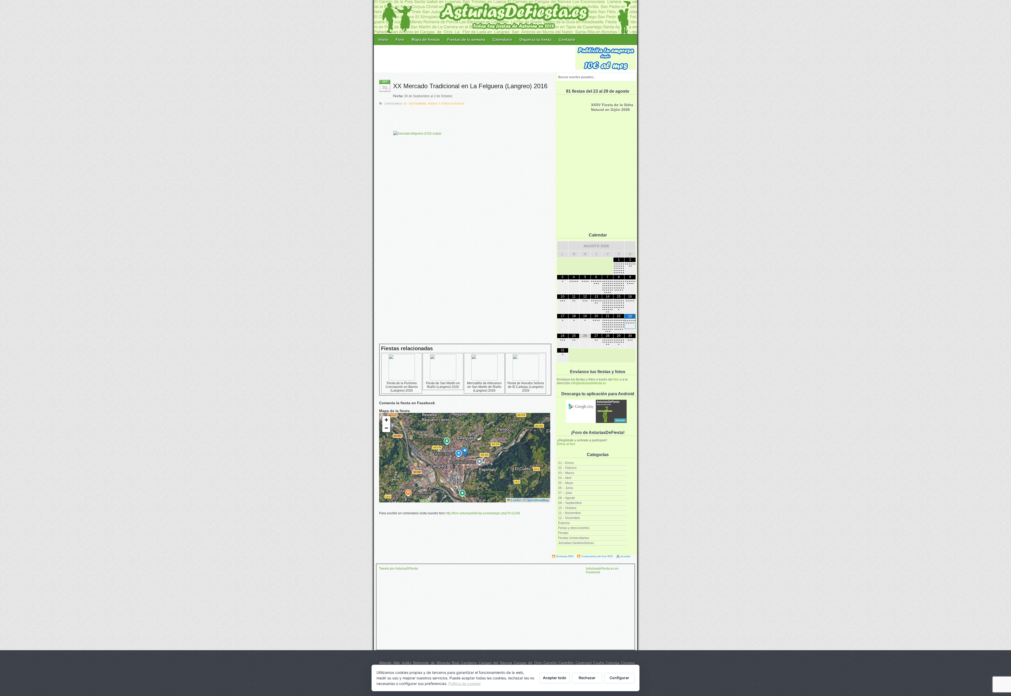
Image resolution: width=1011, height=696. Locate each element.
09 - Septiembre (414, 103)
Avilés (407, 663)
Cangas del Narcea (495, 663)
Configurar (619, 677)
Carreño (550, 663)
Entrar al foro (566, 444)
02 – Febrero (567, 468)
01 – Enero (566, 463)
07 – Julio (565, 493)
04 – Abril (565, 478)
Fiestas (563, 533)
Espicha (564, 523)
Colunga (613, 663)
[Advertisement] (475, 58)
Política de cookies (464, 683)
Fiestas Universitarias (573, 538)
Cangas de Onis (528, 663)
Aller (396, 663)
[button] (465, 452)
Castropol (584, 663)
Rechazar (587, 677)
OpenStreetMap (537, 500)
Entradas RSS (565, 556)
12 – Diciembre (569, 518)
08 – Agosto (566, 498)
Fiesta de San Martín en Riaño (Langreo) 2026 (443, 385)
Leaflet (515, 500)
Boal (455, 663)
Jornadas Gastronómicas (576, 543)
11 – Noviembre (569, 513)
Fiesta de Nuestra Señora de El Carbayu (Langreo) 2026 (525, 386)
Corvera (628, 663)
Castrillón (566, 663)
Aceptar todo (554, 677)
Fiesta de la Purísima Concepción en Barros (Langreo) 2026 (402, 386)
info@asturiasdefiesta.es (588, 383)
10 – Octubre (567, 508)
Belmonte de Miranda (431, 663)
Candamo (469, 663)
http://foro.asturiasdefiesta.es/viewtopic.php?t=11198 (482, 513)
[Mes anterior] (562, 246)
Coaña (598, 663)
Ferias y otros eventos (573, 528)
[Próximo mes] (630, 246)
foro (616, 379)
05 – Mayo (565, 483)
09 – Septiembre (570, 503)
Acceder (626, 556)
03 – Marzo (566, 473)
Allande (385, 663)
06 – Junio (565, 488)
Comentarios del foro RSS (597, 556)
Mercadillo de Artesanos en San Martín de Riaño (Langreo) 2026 (484, 386)
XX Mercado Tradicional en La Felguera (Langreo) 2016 (470, 86)
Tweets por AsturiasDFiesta (398, 568)
